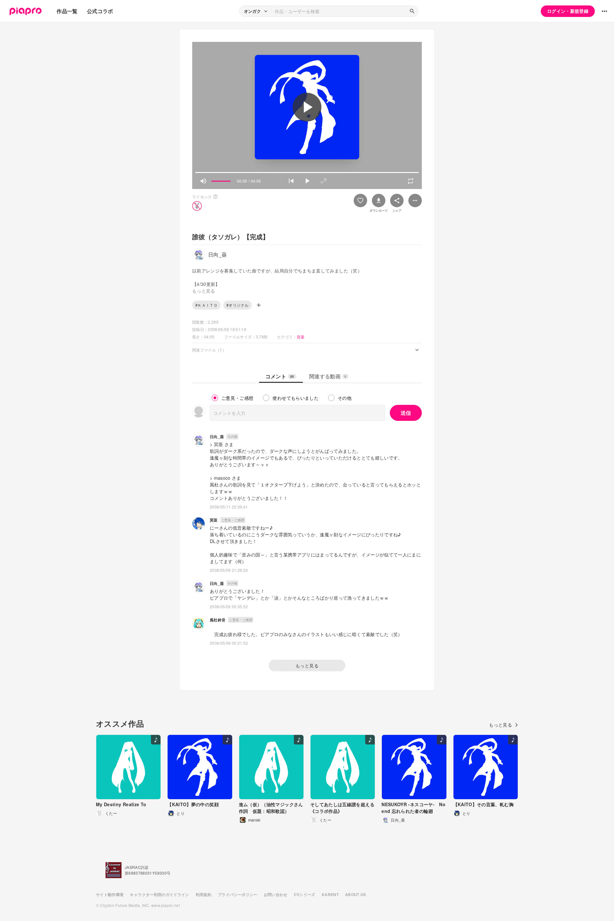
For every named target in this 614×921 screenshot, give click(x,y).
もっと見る (307, 665)
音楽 (301, 336)
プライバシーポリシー (237, 894)
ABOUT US (355, 894)
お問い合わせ (275, 894)
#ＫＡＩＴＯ (206, 305)
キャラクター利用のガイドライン (159, 894)
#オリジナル (237, 305)
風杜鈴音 (217, 620)
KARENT (330, 894)
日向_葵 (217, 436)
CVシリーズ (304, 894)
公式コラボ (100, 11)
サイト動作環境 (109, 894)
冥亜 (214, 520)
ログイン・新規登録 (567, 11)
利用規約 (203, 894)
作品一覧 (67, 11)
